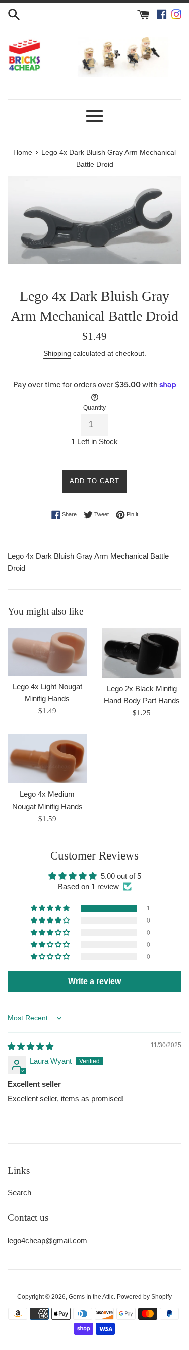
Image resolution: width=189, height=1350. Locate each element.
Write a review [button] (94, 981)
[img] (30, 1046)
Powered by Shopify (144, 1296)
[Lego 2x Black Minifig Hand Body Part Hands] (142, 653)
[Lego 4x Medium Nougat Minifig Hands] (47, 758)
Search (19, 1192)
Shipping (57, 353)
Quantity (94, 407)
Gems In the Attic (91, 1296)
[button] (51, 908)
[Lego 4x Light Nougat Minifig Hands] (47, 652)
